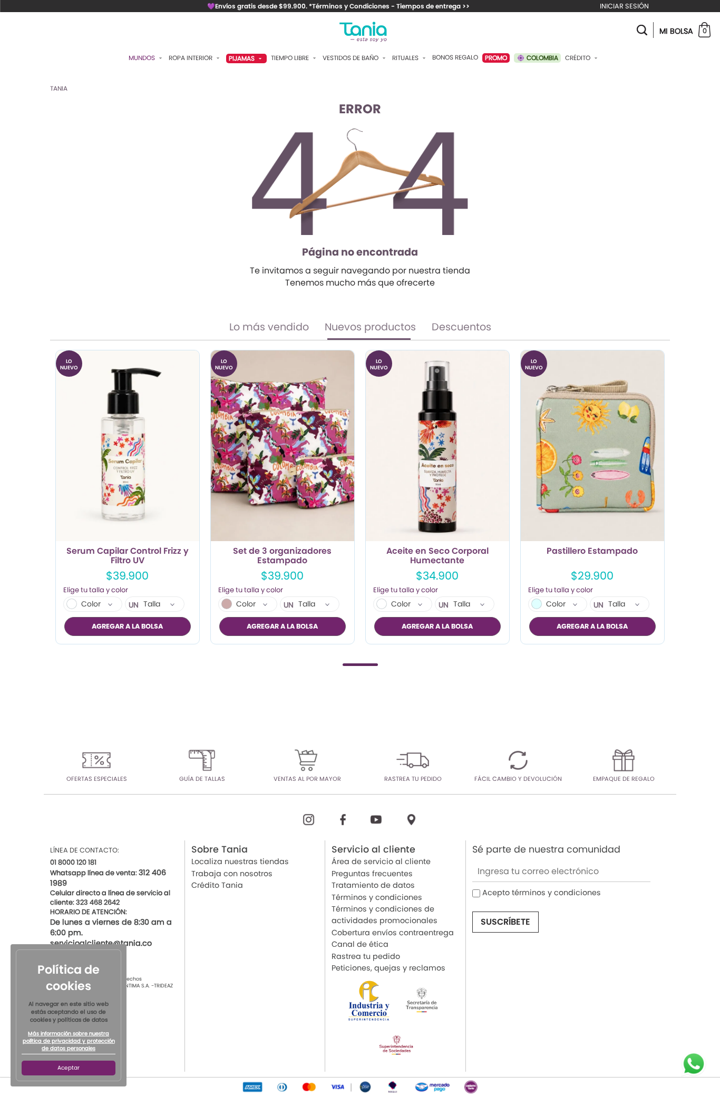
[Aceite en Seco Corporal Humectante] (437, 446)
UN (134, 605)
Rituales (406, 58)
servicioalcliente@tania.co (101, 943)
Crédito (578, 58)
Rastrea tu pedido (366, 956)
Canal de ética (360, 944)
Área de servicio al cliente (381, 861)
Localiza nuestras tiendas (240, 861)
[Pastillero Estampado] (592, 446)
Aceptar (68, 1068)
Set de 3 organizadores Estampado (282, 555)
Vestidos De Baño (351, 58)
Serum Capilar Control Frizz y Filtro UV (127, 555)
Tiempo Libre (290, 58)
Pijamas (242, 58)
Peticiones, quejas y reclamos (388, 968)
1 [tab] (360, 664)
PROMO (496, 57)
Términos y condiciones (377, 897)
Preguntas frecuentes (372, 873)
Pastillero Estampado (592, 551)
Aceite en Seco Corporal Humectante (437, 555)
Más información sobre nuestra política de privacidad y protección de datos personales (69, 1041)
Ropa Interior (191, 58)
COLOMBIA (541, 57)
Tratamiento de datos (373, 885)
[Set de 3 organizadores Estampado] (282, 446)
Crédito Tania (217, 885)
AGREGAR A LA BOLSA (127, 626)
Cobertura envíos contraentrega (393, 932)
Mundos (143, 58)
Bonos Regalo (455, 57)
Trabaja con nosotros (232, 873)
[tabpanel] (127, 497)
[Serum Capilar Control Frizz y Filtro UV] (127, 446)
